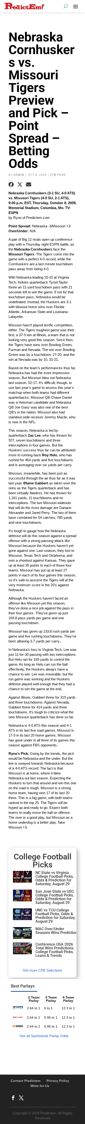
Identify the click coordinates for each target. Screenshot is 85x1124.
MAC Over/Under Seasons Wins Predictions (57, 931)
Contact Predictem (25, 1081)
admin (18, 175)
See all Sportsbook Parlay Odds (44, 1036)
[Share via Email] (28, 184)
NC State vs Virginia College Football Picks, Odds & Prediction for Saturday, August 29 (54, 878)
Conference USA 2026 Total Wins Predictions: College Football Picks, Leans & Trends (54, 950)
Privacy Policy (58, 1081)
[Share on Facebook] (11, 184)
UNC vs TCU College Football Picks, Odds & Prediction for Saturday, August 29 (55, 916)
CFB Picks (58, 175)
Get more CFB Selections (42, 970)
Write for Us (39, 1086)
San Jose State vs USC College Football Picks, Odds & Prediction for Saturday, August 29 (54, 897)
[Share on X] (19, 184)
